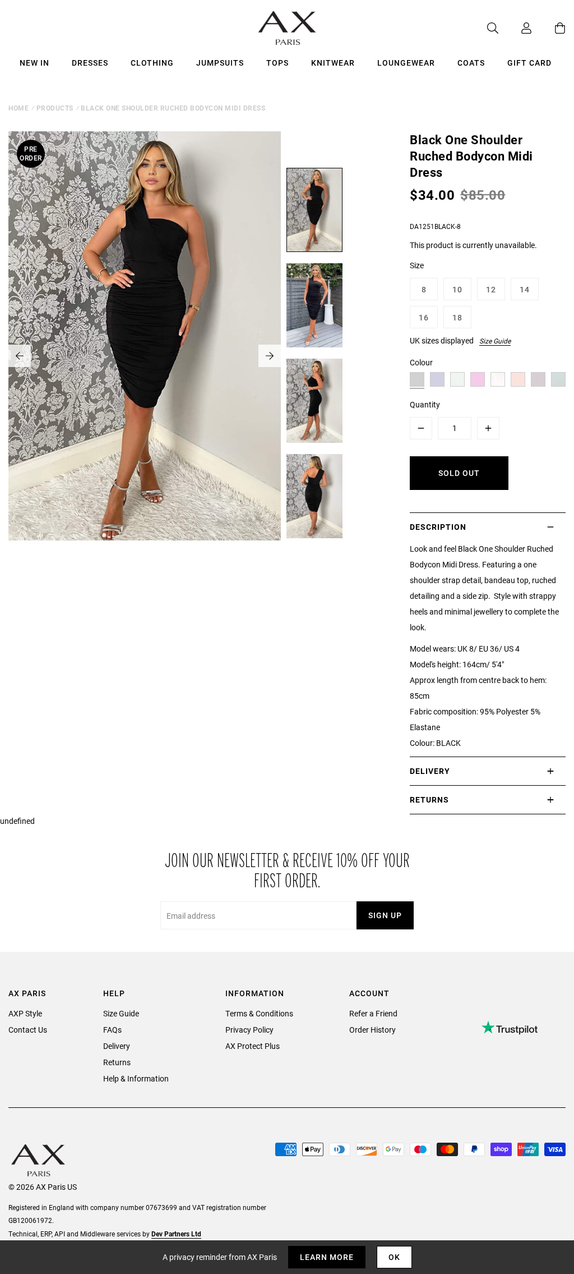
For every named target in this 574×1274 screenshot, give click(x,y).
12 (491, 289)
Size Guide (495, 340)
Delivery (116, 1046)
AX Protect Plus (252, 1046)
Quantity (425, 404)
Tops (277, 62)
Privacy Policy (249, 1029)
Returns (117, 1062)
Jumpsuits (220, 62)
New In (34, 62)
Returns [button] (429, 799)
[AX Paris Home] (287, 28)
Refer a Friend (373, 1013)
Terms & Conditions (259, 1013)
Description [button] (438, 526)
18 (457, 317)
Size (417, 265)
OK (394, 1257)
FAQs (112, 1029)
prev (19, 356)
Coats (471, 62)
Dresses (90, 62)
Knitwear (333, 62)
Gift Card (529, 62)
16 (424, 317)
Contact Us (27, 1029)
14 (525, 289)
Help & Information (136, 1078)
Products (54, 107)
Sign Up (385, 915)
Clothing (152, 62)
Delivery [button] (430, 771)
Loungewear (406, 62)
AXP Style (25, 1013)
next (269, 356)
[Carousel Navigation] (144, 356)
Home (18, 107)
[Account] (515, 28)
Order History (372, 1029)
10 (457, 289)
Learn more (327, 1257)
